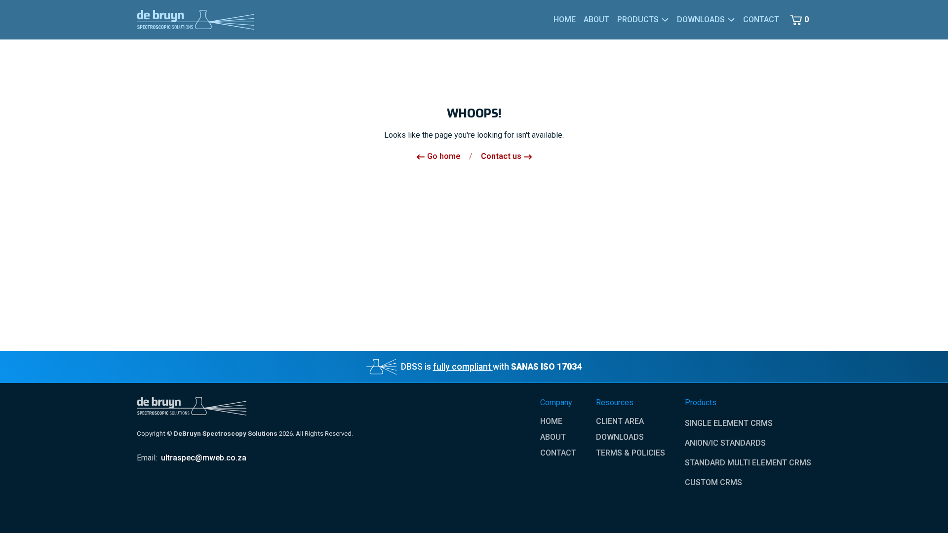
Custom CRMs (713, 482)
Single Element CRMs (729, 423)
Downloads (620, 437)
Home (564, 19)
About (596, 19)
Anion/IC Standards (725, 443)
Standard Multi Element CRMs (748, 462)
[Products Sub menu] (665, 20)
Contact (761, 19)
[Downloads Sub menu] (731, 20)
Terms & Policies (630, 453)
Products (638, 19)
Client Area (620, 421)
